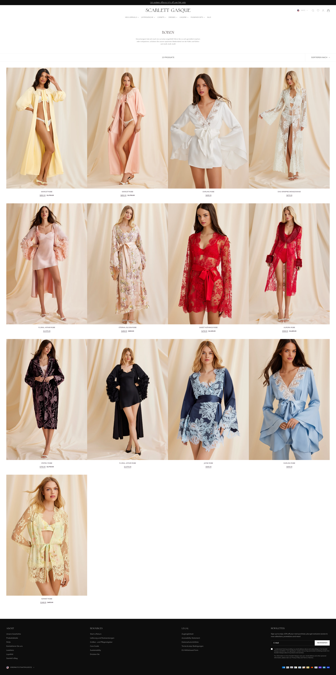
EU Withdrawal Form (190, 650)
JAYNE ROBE (208, 463)
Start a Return (95, 634)
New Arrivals (131, 17)
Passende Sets (197, 17)
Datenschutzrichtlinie (190, 642)
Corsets (160, 17)
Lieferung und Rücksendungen (102, 638)
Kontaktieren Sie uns (14, 646)
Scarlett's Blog (12, 658)
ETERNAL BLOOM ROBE (127, 327)
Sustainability (95, 650)
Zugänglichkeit (187, 634)
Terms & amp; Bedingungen (192, 646)
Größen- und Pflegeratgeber (101, 642)
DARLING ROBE (208, 192)
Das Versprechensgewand (289, 192)
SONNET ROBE (46, 599)
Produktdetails (12, 638)
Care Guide (94, 646)
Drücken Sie (94, 654)
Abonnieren (322, 643)
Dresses (172, 17)
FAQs (8, 642)
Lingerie (183, 17)
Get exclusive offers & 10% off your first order (168, 2)
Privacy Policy (296, 658)
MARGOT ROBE (46, 192)
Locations (10, 650)
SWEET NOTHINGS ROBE (208, 327)
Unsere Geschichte (13, 634)
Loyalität (9, 654)
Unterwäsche (147, 17)
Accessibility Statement (191, 638)
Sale (209, 17)
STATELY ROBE (46, 463)
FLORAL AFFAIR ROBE (46, 327)
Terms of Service (308, 658)
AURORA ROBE (289, 327)
